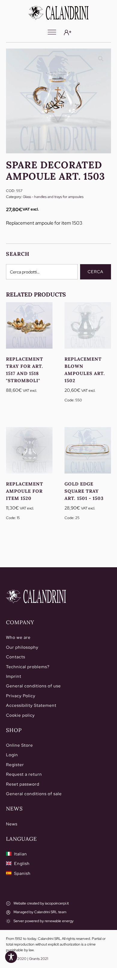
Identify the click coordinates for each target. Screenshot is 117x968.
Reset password (22, 784)
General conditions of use (33, 686)
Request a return (24, 774)
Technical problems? (28, 666)
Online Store (19, 745)
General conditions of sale (34, 793)
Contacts (15, 657)
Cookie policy (20, 715)
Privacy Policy (20, 695)
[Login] (67, 32)
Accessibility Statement (31, 705)
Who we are (18, 637)
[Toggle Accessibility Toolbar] (11, 957)
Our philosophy (22, 647)
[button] (100, 58)
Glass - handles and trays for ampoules (53, 196)
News (11, 824)
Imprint (13, 676)
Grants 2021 (38, 958)
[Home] (36, 597)
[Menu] (52, 32)
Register (15, 764)
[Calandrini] (58, 13)
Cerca (96, 271)
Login (12, 754)
